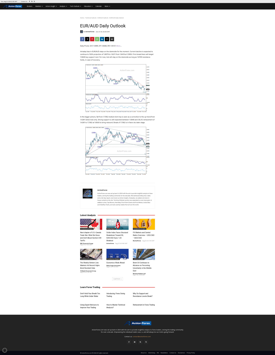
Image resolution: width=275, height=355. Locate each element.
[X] (34, 1)
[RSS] (32, 1)
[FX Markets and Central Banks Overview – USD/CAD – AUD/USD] (144, 224)
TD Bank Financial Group (88, 271)
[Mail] (135, 342)
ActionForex (90, 31)
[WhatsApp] (97, 39)
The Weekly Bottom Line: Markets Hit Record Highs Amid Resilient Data (90, 265)
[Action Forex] (12, 6)
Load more (116, 279)
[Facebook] (29, 1)
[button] (4, 350)
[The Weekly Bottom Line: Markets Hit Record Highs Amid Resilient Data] (91, 254)
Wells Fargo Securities (113, 265)
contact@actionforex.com (142, 336)
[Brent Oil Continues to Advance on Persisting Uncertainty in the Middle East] (144, 254)
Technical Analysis (139, 259)
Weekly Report (111, 229)
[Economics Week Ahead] (117, 254)
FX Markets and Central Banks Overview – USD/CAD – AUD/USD (143, 235)
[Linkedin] (102, 39)
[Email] (107, 39)
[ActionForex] (82, 31)
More (118, 46)
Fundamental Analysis (87, 229)
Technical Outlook (90, 18)
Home (82, 18)
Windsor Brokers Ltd (139, 273)
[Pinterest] (92, 39)
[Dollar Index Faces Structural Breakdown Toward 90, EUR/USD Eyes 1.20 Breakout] (117, 224)
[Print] (112, 39)
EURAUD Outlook (103, 18)
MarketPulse (137, 241)
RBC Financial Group (86, 243)
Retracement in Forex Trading (144, 305)
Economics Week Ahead (115, 263)
